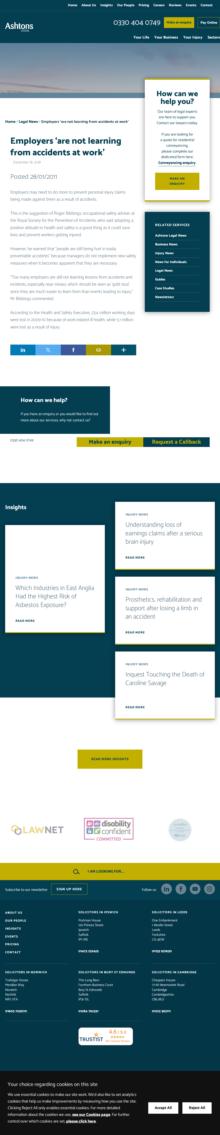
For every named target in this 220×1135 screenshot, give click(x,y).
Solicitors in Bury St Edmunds (106, 972)
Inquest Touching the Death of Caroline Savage (165, 679)
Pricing (144, 5)
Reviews (175, 5)
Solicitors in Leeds (170, 912)
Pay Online (208, 23)
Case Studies (164, 288)
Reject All (197, 1108)
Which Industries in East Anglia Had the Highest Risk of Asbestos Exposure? (54, 596)
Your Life (141, 37)
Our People (125, 5)
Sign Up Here (69, 889)
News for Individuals (171, 262)
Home (72, 5)
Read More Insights (110, 759)
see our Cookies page (91, 1114)
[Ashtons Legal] (19, 27)
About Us (88, 5)
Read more (25, 621)
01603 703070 (16, 1011)
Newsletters (164, 297)
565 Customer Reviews (117, 1041)
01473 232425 (88, 951)
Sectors (214, 37)
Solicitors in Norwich (26, 972)
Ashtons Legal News (170, 236)
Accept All (163, 1108)
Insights (106, 5)
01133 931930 (162, 951)
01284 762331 (88, 1011)
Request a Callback (176, 442)
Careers (159, 5)
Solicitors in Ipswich (98, 912)
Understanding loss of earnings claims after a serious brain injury (164, 533)
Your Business (166, 37)
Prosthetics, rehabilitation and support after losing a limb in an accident (163, 608)
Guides (160, 279)
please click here (81, 1121)
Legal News (28, 122)
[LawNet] (181, 830)
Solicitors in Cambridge (174, 972)
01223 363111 (161, 1011)
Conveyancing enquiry (177, 163)
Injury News (164, 253)
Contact (207, 5)
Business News (166, 244)
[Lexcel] (110, 830)
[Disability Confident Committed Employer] (38, 830)
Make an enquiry (179, 22)
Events (191, 5)
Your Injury (192, 37)
